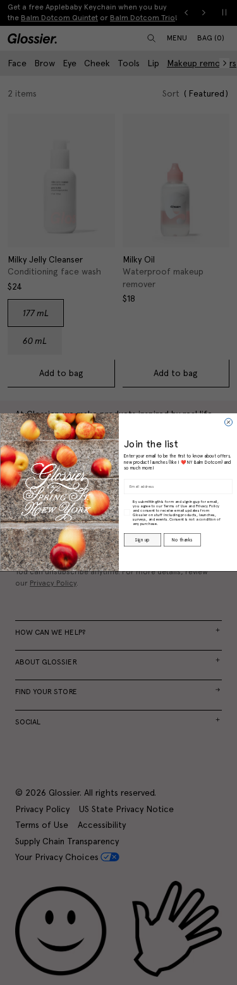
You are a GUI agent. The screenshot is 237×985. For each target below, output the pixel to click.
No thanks (182, 540)
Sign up (142, 540)
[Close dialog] (228, 422)
